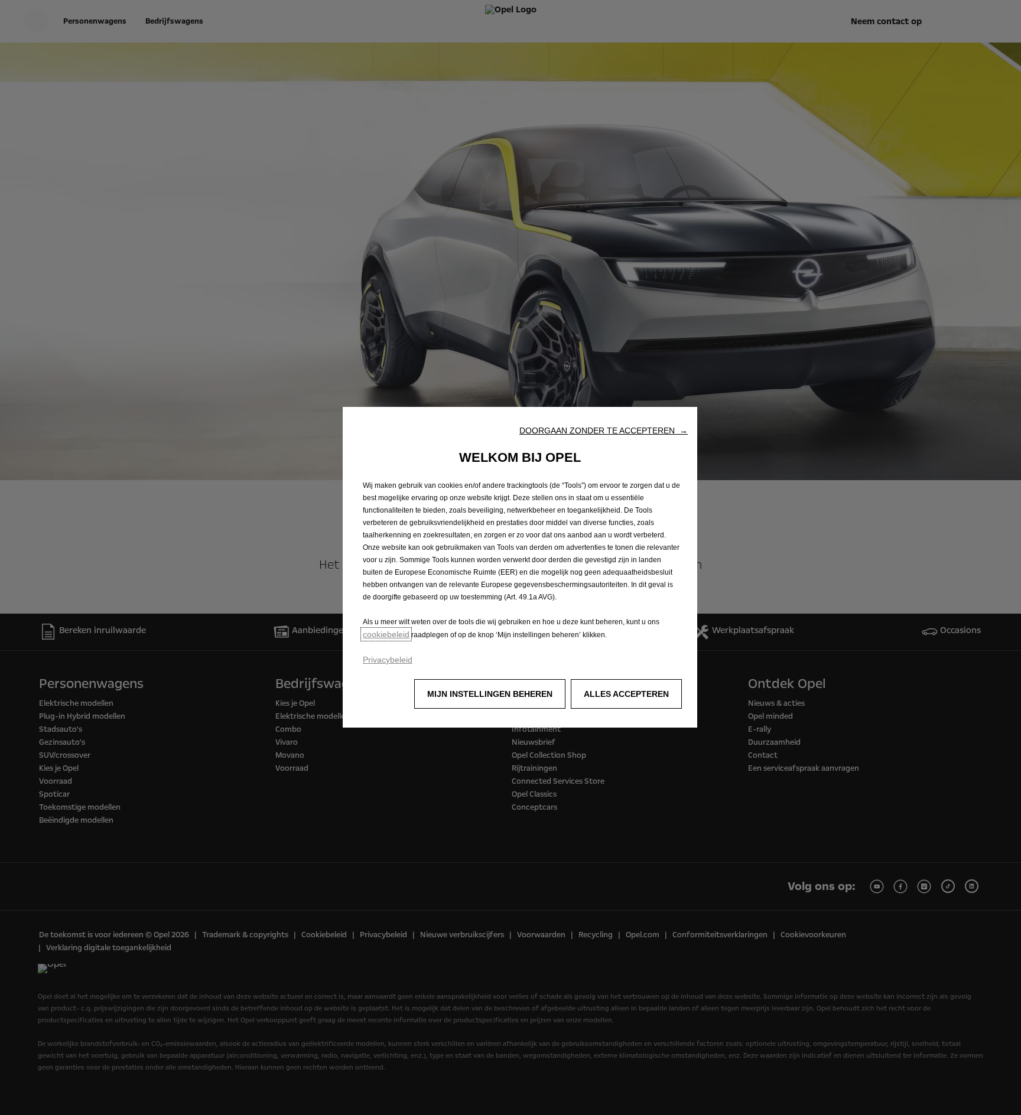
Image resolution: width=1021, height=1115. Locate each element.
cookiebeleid (386, 634)
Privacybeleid (387, 659)
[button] (603, 430)
